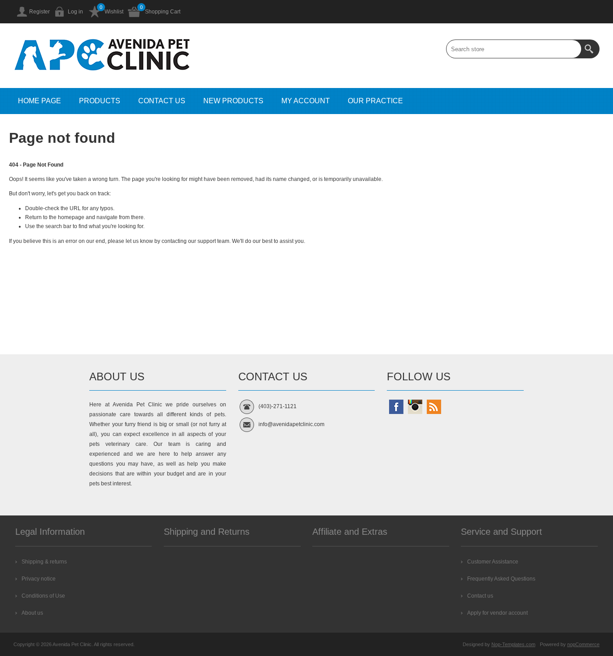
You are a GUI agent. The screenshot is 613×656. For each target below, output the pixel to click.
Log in (75, 12)
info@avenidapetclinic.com (291, 424)
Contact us (480, 596)
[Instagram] (415, 407)
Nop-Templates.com (513, 644)
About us (32, 613)
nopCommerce (583, 644)
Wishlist (114, 12)
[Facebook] (396, 407)
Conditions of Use (43, 596)
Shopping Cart (162, 12)
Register (39, 12)
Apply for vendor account (497, 613)
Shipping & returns (44, 562)
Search (590, 49)
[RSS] (434, 407)
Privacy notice (39, 579)
